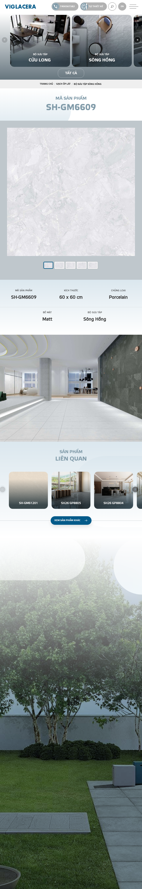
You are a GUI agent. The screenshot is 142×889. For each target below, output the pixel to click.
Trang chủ (46, 84)
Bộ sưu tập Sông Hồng (88, 84)
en (122, 6)
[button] (59, 265)
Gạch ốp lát (63, 84)
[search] (112, 6)
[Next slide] (137, 40)
